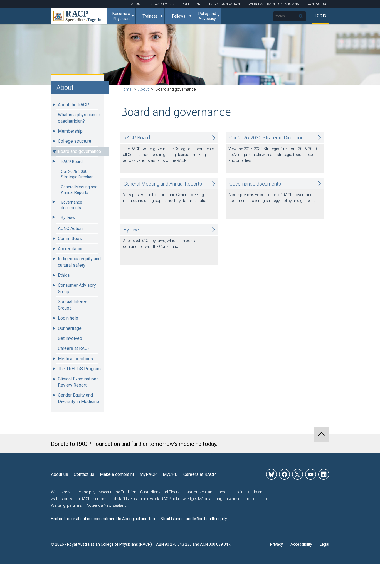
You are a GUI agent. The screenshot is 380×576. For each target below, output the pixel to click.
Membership (70, 131)
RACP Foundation (224, 4)
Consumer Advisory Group (77, 288)
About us (59, 474)
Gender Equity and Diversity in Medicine (78, 398)
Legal (324, 544)
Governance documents (71, 205)
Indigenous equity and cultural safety (79, 262)
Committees (70, 238)
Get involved (70, 338)
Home (125, 89)
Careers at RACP (74, 348)
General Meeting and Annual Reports (79, 190)
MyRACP (148, 474)
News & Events (162, 4)
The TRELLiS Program (79, 368)
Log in (320, 16)
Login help (68, 318)
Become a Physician (121, 16)
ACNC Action (70, 228)
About (136, 4)
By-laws (68, 217)
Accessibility (301, 544)
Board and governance (79, 151)
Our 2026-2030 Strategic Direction (77, 174)
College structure (74, 141)
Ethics (64, 275)
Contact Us (317, 4)
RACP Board (72, 161)
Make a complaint (117, 474)
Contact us (84, 474)
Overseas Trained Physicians (273, 4)
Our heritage (70, 328)
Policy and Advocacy (207, 16)
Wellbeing (192, 4)
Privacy (276, 544)
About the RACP (73, 104)
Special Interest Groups (73, 304)
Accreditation (70, 248)
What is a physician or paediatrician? (79, 117)
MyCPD (170, 474)
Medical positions (75, 358)
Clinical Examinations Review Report (78, 382)
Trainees (150, 16)
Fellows (178, 16)
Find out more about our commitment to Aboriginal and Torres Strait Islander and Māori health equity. (139, 518)
